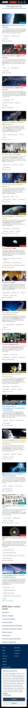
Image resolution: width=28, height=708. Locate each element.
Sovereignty (5, 457)
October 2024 (23, 214)
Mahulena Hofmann (10, 359)
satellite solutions (6, 587)
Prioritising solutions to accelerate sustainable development (13, 576)
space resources (21, 199)
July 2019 (23, 279)
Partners (16, 656)
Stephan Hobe (9, 459)
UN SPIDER (11, 520)
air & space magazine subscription (11, 638)
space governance (19, 324)
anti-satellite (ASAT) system (8, 550)
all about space (6, 635)
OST (12, 100)
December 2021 (22, 403)
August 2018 (23, 85)
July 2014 (23, 245)
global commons (6, 228)
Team (3, 653)
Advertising (17, 647)
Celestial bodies (6, 454)
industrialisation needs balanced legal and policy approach (12, 475)
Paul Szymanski (10, 560)
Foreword (16, 653)
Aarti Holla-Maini (10, 600)
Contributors (17, 650)
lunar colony (5, 420)
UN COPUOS (18, 231)
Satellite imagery (16, 518)
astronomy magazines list (9, 642)
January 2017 (23, 53)
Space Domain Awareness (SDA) (9, 552)
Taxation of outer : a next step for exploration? (12, 123)
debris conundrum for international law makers (13, 26)
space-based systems (7, 558)
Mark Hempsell (10, 391)
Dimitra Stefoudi (10, 107)
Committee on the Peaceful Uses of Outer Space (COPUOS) (12, 259)
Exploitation (13, 454)
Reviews (4, 664)
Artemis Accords (6, 196)
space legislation (6, 357)
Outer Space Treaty (15, 36)
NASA (12, 196)
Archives (4, 661)
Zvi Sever (8, 169)
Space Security (6, 70)
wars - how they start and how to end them (14, 538)
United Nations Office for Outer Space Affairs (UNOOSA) (14, 265)
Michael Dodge (10, 491)
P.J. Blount (16, 522)
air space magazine (7, 622)
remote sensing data (7, 518)
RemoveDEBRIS (6, 389)
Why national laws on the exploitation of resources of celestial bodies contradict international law (14, 442)
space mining (5, 295)
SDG (13, 587)
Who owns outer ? (8, 282)
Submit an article (6, 667)
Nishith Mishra (10, 233)
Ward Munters (9, 41)
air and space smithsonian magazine (12, 629)
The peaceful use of (9, 248)
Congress (5, 486)
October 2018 (23, 503)
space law (21, 134)
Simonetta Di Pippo (6, 262)
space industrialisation (7, 488)
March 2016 (23, 22)
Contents (4, 658)
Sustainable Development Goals (9, 590)
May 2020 (23, 152)
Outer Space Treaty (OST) (12, 134)
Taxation (4, 137)
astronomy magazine (7, 616)
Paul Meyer (9, 72)
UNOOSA (4, 598)
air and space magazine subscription (12, 625)
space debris (5, 38)
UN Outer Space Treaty (16, 262)
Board (3, 650)
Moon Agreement (6, 292)
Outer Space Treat (18, 486)
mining (4, 134)
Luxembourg (5, 354)
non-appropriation (6, 100)
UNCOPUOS (5, 105)
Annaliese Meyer (10, 425)
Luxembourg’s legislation (10, 344)
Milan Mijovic (9, 139)
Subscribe (13, 2)
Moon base (12, 420)
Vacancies (4, 656)
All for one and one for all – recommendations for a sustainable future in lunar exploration (13, 408)
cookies (5, 693)
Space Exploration (6, 423)
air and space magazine (8, 619)
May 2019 (23, 372)
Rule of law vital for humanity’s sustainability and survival (10, 313)
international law (6, 36)
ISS (8, 68)
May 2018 (23, 120)
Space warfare (21, 555)
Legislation (20, 454)
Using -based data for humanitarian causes (13, 507)
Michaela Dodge (10, 522)
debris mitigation (6, 386)
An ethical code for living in (11, 154)
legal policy (11, 486)
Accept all (14, 699)
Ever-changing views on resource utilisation (13, 88)
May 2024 (23, 572)
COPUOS (4, 68)
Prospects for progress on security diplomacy (13, 56)
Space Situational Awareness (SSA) (10, 555)
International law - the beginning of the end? (13, 217)
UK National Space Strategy (8, 593)
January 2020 (23, 309)
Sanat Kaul (9, 201)
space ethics (14, 164)
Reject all (14, 703)
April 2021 (23, 535)
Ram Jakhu (16, 233)
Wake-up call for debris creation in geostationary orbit (11, 375)
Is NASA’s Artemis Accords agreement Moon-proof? (12, 185)
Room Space (5, 612)
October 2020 (23, 182)
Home (3, 647)
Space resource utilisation (8, 102)
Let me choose (7, 695)
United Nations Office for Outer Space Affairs (11, 596)
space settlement (6, 167)
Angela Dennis (9, 297)
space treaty (17, 102)
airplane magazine (7, 632)
